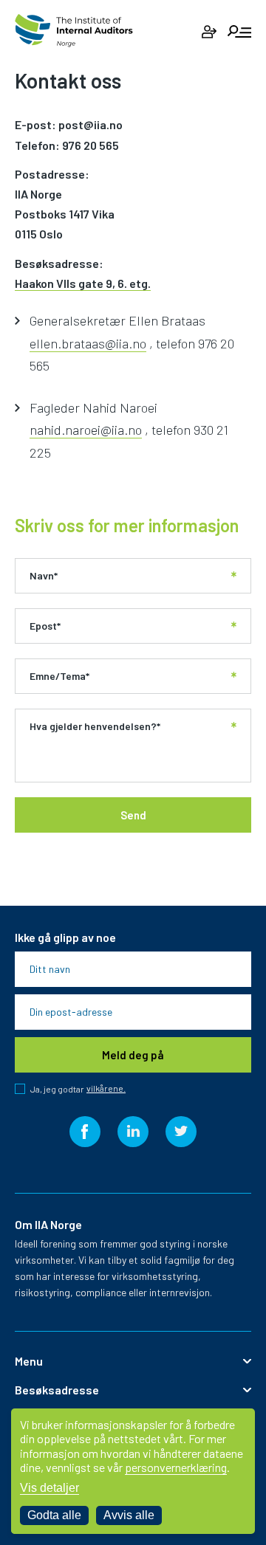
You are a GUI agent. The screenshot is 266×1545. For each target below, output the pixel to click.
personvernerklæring (176, 1467)
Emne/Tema (59, 676)
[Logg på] (209, 31)
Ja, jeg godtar (78, 1089)
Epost (45, 626)
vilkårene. (106, 1088)
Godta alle (54, 1515)
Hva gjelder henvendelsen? (95, 726)
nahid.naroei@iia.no (86, 429)
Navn (44, 576)
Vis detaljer (49, 1488)
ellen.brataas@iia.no (88, 343)
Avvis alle (128, 1515)
